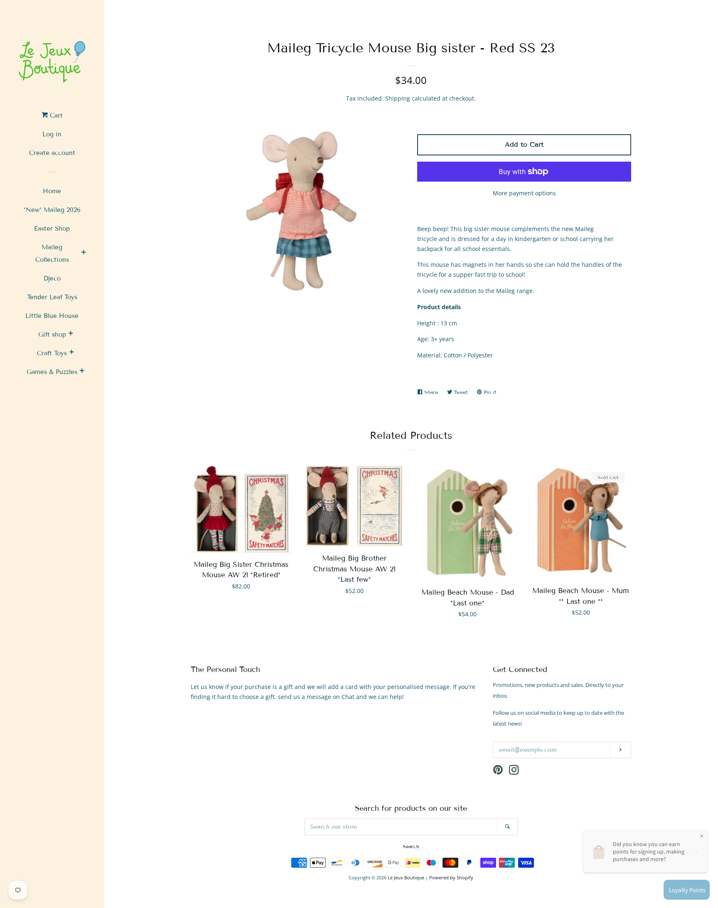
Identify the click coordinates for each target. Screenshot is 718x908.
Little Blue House (52, 316)
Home (52, 191)
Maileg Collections (52, 253)
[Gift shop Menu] (70, 334)
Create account (52, 153)
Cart (55, 115)
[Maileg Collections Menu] (83, 253)
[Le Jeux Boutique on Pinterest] (498, 771)
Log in (51, 134)
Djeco (52, 278)
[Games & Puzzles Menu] (81, 372)
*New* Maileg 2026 (52, 210)
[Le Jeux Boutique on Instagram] (514, 771)
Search (411, 846)
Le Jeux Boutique (406, 877)
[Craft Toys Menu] (71, 353)
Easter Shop (52, 228)
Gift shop (52, 334)
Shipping (397, 98)
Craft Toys (52, 353)
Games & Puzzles (52, 372)
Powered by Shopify (451, 877)
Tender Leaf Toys (52, 297)
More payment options (524, 193)
